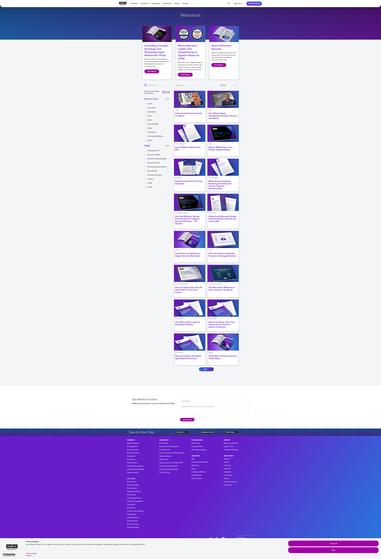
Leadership (227, 472)
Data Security (131, 494)
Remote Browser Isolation (135, 466)
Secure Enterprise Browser (135, 469)
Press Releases (196, 475)
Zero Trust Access (133, 524)
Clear (167, 99)
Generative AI (131, 508)
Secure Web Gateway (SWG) (168, 469)
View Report (151, 71)
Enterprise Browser (165, 456)
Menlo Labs (195, 465)
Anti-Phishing (163, 443)
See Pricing (230, 432)
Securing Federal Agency (135, 511)
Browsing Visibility (133, 485)
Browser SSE (131, 481)
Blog (192, 459)
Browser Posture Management (169, 446)
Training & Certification (231, 449)
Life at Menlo (228, 475)
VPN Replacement (133, 517)
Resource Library (197, 478)
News (193, 468)
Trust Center (228, 485)
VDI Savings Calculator (198, 449)
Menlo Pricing (195, 443)
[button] (134, 3)
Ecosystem (156, 3)
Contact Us (180, 432)
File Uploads (131, 504)
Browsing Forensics (133, 453)
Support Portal (228, 446)
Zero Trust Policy (164, 472)
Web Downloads (132, 521)
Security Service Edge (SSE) (168, 466)
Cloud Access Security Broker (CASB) (171, 453)
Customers (227, 468)
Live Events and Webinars (199, 462)
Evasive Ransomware (134, 498)
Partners (226, 478)
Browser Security (164, 449)
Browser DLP (131, 456)
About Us (227, 459)
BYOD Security (132, 488)
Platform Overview (133, 443)
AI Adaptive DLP (132, 446)
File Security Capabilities (135, 501)
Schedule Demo (254, 3)
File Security (131, 459)
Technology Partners (230, 481)
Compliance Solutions (134, 491)
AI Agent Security (133, 449)
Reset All (165, 92)
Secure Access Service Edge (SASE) (171, 462)
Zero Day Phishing (133, 527)
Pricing (185, 3)
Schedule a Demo (207, 432)
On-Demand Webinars (198, 472)
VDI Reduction (131, 514)
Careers (226, 462)
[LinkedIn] (210, 538)
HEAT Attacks (163, 459)
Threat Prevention (133, 472)
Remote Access (132, 462)
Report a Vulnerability (231, 443)
